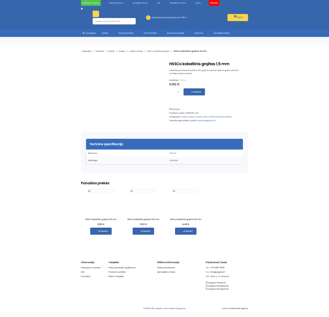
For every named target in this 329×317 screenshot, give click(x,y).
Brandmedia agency (239, 308)
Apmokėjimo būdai (166, 272)
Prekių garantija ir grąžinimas (122, 267)
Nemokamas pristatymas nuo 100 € (169, 17)
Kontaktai (85, 276)
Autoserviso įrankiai (175, 33)
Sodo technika (150, 33)
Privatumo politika (117, 272)
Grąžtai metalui (195, 116)
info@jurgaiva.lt (217, 272)
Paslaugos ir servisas (91, 267)
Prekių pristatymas (166, 267)
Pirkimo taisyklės (116, 276)
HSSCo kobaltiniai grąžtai (214, 116)
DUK (83, 272)
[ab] (149, 17)
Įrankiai (105, 33)
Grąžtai (184, 116)
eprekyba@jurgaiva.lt (206, 120)
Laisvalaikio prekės (221, 33)
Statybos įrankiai (126, 33)
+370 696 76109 (217, 267)
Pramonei (198, 33)
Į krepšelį (196, 92)
